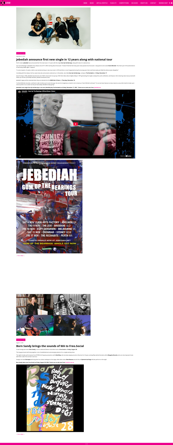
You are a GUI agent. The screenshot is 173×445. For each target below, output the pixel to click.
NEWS (85, 3)
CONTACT (153, 3)
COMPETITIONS (124, 3)
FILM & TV (113, 3)
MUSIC (92, 3)
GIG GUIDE (134, 3)
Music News (19, 53)
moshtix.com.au (69, 362)
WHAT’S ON (143, 3)
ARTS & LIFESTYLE (102, 3)
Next (22, 255)
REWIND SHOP (163, 3)
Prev (19, 255)
